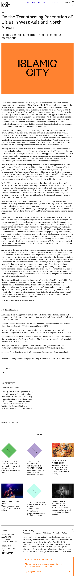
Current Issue (8, 535)
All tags (5, 539)
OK (69, 571)
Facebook (27, 533)
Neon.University (25, 396)
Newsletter (7, 553)
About (4, 551)
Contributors (8, 548)
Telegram (47, 533)
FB (13, 422)
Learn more (66, 551)
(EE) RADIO (31, 2)
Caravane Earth (39, 549)
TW (16, 422)
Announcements (9, 542)
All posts (6, 537)
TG (10, 422)
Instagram (37, 533)
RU (68, 2)
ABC (3, 12)
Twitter (65, 533)
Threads (56, 533)
